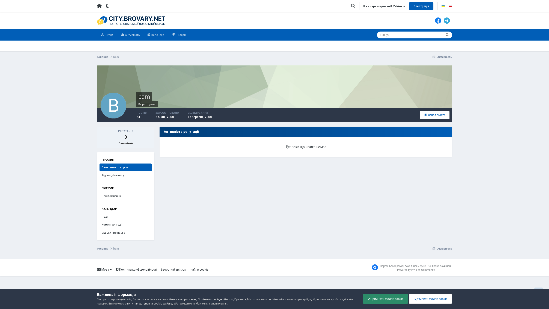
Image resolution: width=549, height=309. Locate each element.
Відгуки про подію (113, 232)
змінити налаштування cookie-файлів (147, 303)
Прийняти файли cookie (387, 299)
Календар (157, 34)
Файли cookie (199, 269)
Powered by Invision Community (416, 269)
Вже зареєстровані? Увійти (383, 6)
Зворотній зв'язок (173, 269)
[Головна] (99, 6)
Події (105, 216)
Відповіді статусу (113, 175)
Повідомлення (111, 196)
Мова (105, 269)
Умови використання (182, 299)
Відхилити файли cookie (430, 299)
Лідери (181, 34)
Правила (240, 299)
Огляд (109, 34)
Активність (132, 34)
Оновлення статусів (424, 34)
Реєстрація (421, 6)
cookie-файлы (277, 299)
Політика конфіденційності (138, 269)
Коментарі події (112, 224)
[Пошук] (447, 35)
